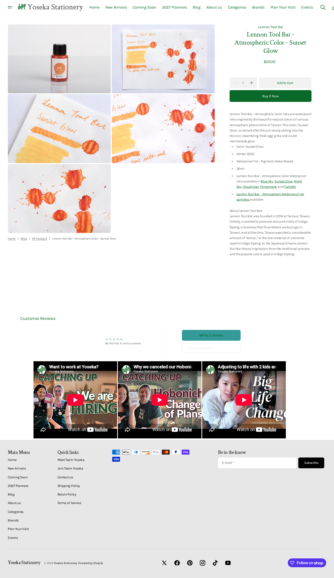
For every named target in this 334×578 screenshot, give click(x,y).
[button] (323, 7)
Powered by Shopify (90, 563)
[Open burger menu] (10, 7)
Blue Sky (267, 181)
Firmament (268, 187)
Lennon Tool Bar (270, 27)
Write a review (211, 335)
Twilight (290, 187)
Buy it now (270, 96)
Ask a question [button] (200, 348)
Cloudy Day (251, 187)
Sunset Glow (284, 181)
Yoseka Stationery (65, 563)
